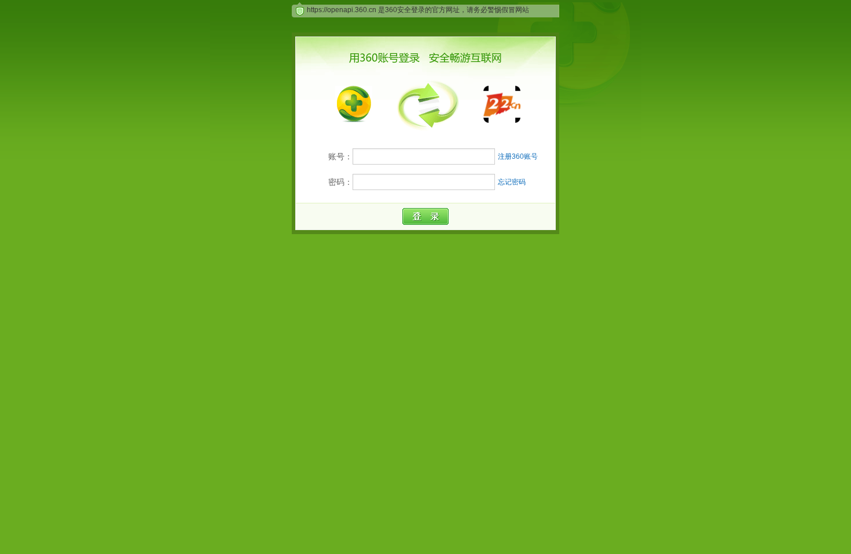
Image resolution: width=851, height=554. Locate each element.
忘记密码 (512, 182)
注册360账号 (518, 156)
